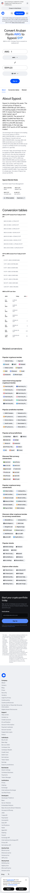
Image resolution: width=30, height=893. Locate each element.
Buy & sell (5, 740)
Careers (4, 685)
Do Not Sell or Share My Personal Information (12, 706)
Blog (3, 687)
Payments (5, 775)
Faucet (4, 835)
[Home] (3, 13)
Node (3, 827)
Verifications (6, 825)
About (3, 683)
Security (4, 692)
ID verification (6, 722)
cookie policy (10, 880)
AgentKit (4, 830)
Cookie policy (6, 700)
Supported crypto (7, 732)
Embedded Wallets (7, 805)
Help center (5, 714)
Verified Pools (6, 792)
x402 (3, 813)
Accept (21, 889)
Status (4, 734)
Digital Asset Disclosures (9, 709)
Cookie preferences (8, 702)
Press (3, 690)
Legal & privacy (6, 697)
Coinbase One (6, 747)
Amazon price (6, 870)
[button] (27, 13)
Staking (4, 785)
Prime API (5, 842)
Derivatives (5, 757)
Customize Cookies (12, 884)
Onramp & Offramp (7, 810)
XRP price (5, 858)
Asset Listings (6, 770)
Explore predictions (8, 764)
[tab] (4, 90)
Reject (9, 889)
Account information (8, 724)
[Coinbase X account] (8, 874)
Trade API (4, 815)
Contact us (5, 717)
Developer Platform (8, 798)
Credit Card (5, 752)
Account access (6, 729)
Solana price (5, 855)
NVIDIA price (5, 863)
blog (2, 874)
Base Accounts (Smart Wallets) (11, 808)
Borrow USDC (6, 745)
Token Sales (5, 759)
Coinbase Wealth (7, 750)
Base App (4, 742)
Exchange (4, 787)
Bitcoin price (5, 850)
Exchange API (6, 837)
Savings (4, 762)
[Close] (26, 880)
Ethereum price (6, 853)
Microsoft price (6, 868)
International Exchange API (10, 840)
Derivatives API (6, 845)
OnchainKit (5, 820)
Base (3, 800)
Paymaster (5, 818)
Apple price (5, 865)
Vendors (4, 695)
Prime (3, 782)
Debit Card (5, 755)
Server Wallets (6, 803)
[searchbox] (15, 57)
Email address (5, 611)
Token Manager (6, 777)
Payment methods (7, 727)
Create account (6, 719)
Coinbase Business (7, 772)
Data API (4, 822)
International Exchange (9, 790)
